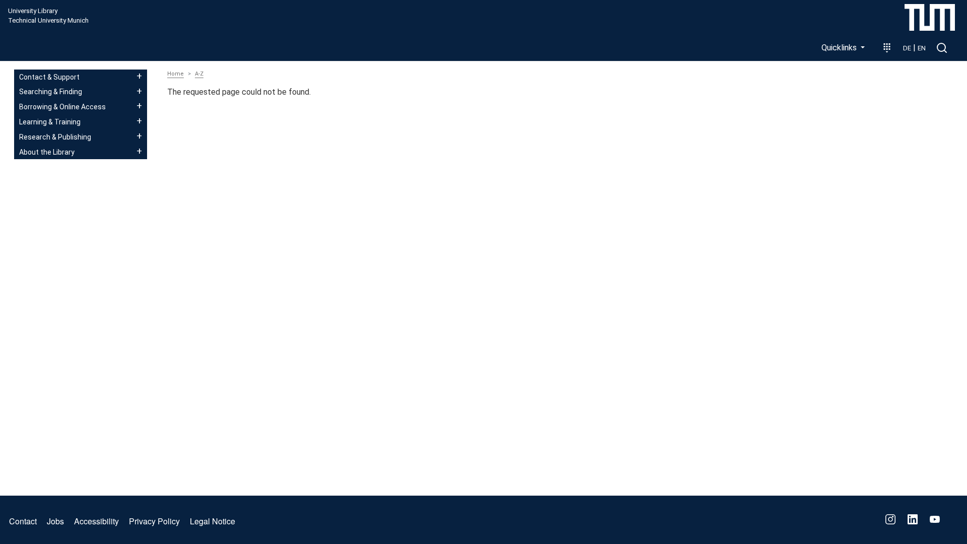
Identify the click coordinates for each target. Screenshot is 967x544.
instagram (890, 519)
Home (175, 74)
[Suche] (942, 48)
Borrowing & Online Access (62, 107)
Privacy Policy (154, 521)
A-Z (199, 74)
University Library (32, 11)
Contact (23, 521)
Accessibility (96, 521)
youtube (935, 519)
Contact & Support (49, 77)
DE (907, 48)
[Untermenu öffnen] (139, 76)
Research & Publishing (55, 137)
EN (922, 48)
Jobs (55, 521)
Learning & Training (50, 122)
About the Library (47, 152)
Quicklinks (840, 47)
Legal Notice (212, 521)
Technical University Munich (48, 20)
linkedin (913, 519)
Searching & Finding (50, 92)
